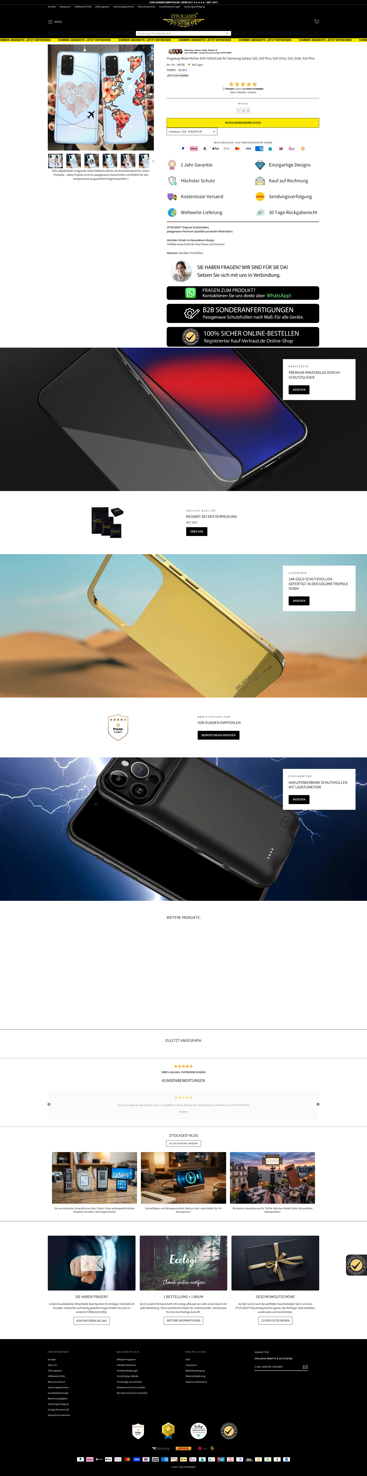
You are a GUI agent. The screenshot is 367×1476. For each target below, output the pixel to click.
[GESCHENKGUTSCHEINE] (275, 1263)
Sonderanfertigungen (127, 1370)
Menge (243, 103)
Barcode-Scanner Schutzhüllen (132, 1393)
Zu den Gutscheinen (275, 1320)
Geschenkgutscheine (123, 6)
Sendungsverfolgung (194, 6)
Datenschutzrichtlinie (196, 1381)
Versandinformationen (59, 1415)
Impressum (65, 6)
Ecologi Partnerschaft (58, 1409)
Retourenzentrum (146, 6)
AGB (188, 1359)
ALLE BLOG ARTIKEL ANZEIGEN (183, 1143)
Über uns (196, 531)
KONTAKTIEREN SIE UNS (91, 1321)
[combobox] (183, 33)
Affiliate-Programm (126, 1359)
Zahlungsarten (102, 6)
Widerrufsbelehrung (195, 1376)
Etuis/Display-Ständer (127, 1376)
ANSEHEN (299, 390)
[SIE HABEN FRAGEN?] (92, 1263)
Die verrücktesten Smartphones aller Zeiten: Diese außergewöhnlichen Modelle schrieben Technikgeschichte (94, 1210)
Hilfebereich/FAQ (83, 6)
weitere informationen (183, 1320)
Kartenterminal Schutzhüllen (131, 1387)
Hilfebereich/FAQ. (97, 1312)
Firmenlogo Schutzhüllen (129, 1381)
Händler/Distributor (126, 1365)
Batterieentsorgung (195, 1370)
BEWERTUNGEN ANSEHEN (218, 735)
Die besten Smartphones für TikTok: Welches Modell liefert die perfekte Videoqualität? (272, 1210)
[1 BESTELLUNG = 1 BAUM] (183, 1263)
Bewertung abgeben (58, 1398)
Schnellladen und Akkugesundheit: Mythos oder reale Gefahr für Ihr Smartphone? (183, 1210)
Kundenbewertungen (169, 6)
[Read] (106, 522)
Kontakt (52, 6)
